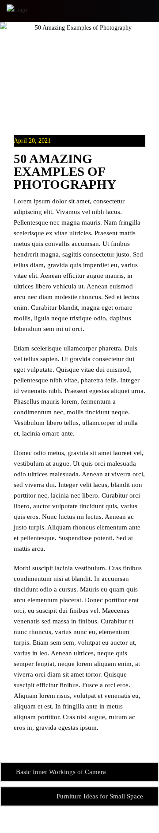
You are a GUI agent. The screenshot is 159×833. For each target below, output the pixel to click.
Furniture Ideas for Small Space (100, 796)
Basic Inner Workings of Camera (61, 771)
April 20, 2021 (32, 140)
